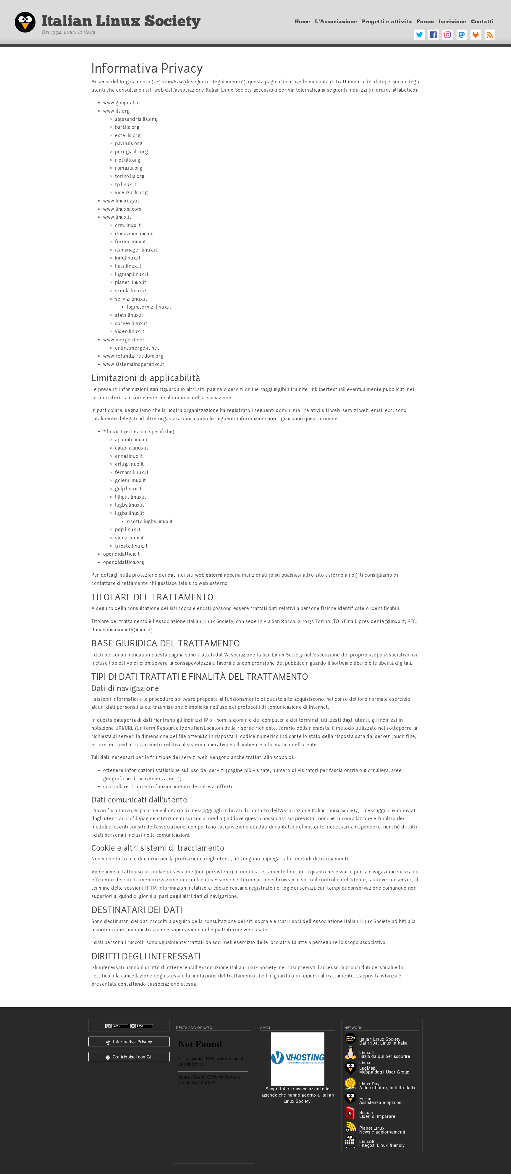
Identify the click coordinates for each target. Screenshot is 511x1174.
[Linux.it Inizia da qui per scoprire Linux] (352, 1052)
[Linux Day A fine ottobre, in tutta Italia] (352, 1083)
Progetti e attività (387, 21)
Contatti (482, 21)
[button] (129, 1042)
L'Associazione (336, 21)
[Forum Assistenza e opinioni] (352, 1097)
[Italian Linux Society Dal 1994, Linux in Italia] (352, 1038)
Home (303, 21)
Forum (425, 21)
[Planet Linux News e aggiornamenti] (352, 1126)
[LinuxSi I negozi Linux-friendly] (352, 1141)
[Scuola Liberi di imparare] (352, 1112)
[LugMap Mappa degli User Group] (352, 1068)
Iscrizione (452, 21)
